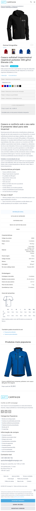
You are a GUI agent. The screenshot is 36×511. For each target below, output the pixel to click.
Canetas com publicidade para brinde (11, 421)
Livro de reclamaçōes (7, 449)
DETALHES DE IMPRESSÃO (18, 216)
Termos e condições (27, 476)
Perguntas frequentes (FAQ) (8, 447)
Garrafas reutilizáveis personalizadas (10, 423)
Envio (18, 229)
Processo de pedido (7, 435)
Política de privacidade (22, 478)
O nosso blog (5, 429)
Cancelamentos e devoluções (9, 441)
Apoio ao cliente (15, 476)
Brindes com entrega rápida (8, 419)
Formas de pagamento (7, 443)
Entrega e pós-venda (7, 439)
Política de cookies (9, 481)
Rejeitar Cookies (18, 508)
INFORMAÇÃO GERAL (18, 211)
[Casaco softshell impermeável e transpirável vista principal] (18, 25)
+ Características (12, 75)
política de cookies (19, 496)
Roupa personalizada (6, 6)
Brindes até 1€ (5, 427)
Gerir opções (18, 504)
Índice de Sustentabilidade (8, 451)
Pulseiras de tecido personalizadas (10, 425)
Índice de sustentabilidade (18, 225)
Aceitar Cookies (18, 500)
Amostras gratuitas (6, 445)
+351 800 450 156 (7, 458)
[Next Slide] (32, 45)
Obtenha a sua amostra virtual (9, 437)
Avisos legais (11, 478)
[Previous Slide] (31, 45)
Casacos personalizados (17, 6)
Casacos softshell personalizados (9, 7)
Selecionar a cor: (6, 82)
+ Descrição (4, 75)
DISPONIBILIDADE (18, 220)
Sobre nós (6, 476)
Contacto (29, 481)
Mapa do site (20, 481)
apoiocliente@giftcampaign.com (11, 460)
